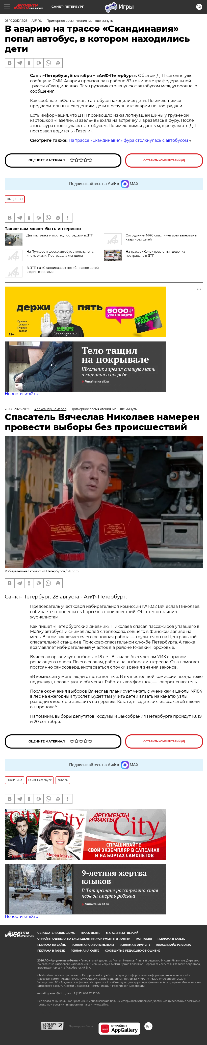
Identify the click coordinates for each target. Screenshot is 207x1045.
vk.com (73, 571)
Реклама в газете (171, 938)
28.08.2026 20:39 (17, 409)
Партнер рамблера (81, 1026)
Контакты (144, 938)
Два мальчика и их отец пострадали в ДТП (60, 235)
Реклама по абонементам (93, 945)
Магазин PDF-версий (122, 933)
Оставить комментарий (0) (164, 160)
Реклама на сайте (51, 945)
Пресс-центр (90, 933)
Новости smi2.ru (21, 393)
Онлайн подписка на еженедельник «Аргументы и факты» (84, 938)
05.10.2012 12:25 (16, 21)
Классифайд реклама (173, 945)
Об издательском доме (56, 933)
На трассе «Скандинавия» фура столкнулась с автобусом (128, 140)
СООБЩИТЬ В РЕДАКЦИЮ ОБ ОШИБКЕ (132, 950)
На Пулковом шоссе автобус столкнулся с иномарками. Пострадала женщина (60, 253)
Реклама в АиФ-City (135, 945)
